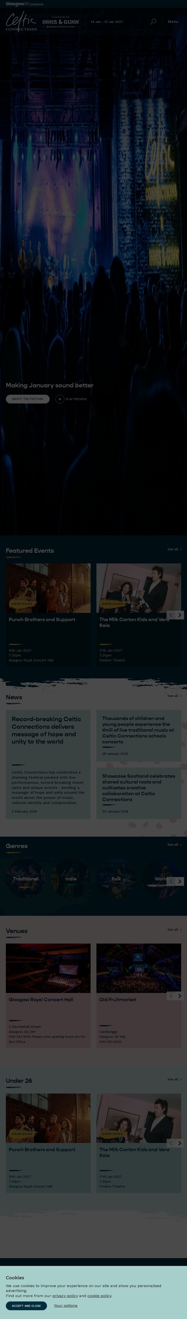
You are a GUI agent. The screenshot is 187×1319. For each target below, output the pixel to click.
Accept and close (26, 1306)
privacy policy (65, 1295)
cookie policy (99, 1295)
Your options (65, 1305)
